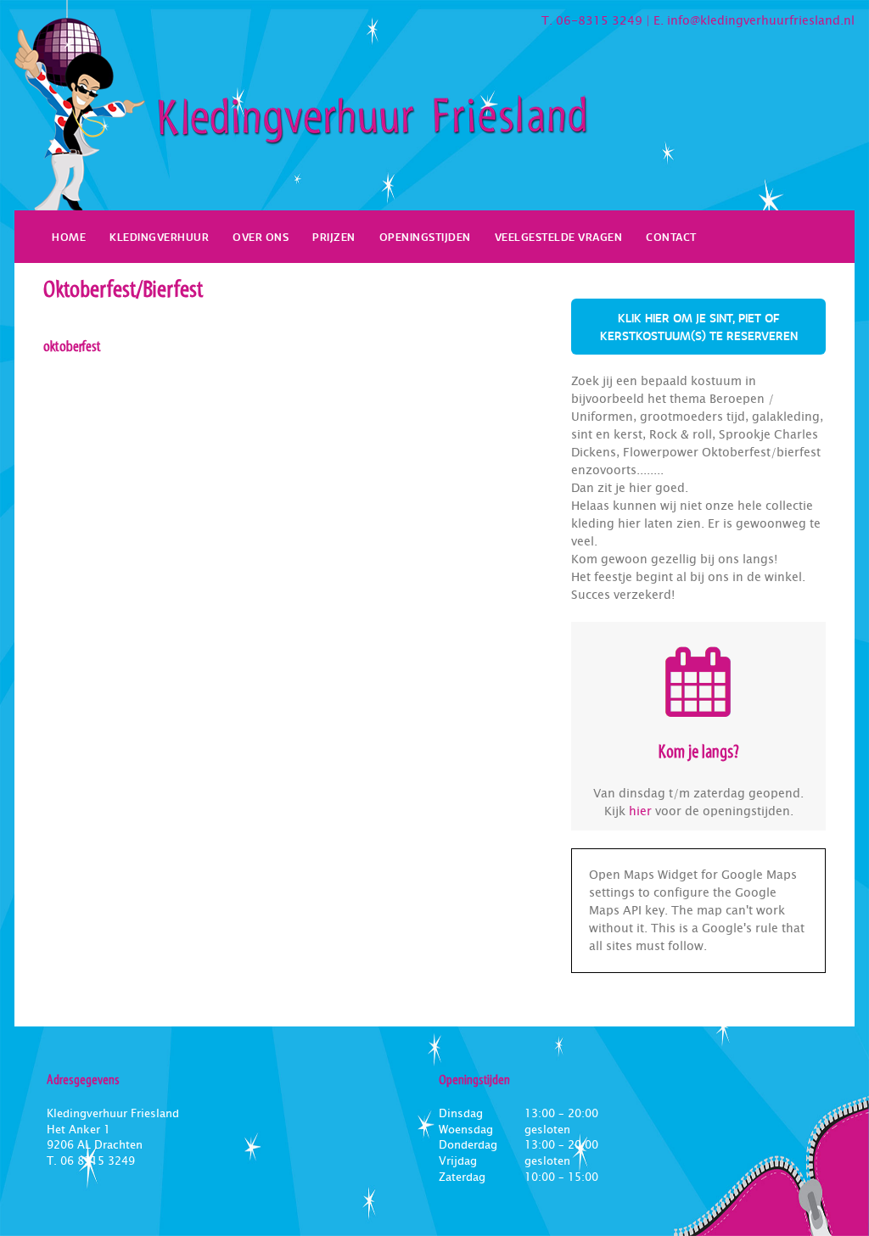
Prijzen (334, 236)
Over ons (261, 236)
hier (640, 811)
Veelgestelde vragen (559, 236)
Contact (671, 236)
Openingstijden (425, 236)
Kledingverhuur (159, 236)
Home (69, 236)
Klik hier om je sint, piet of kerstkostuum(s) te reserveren (699, 327)
